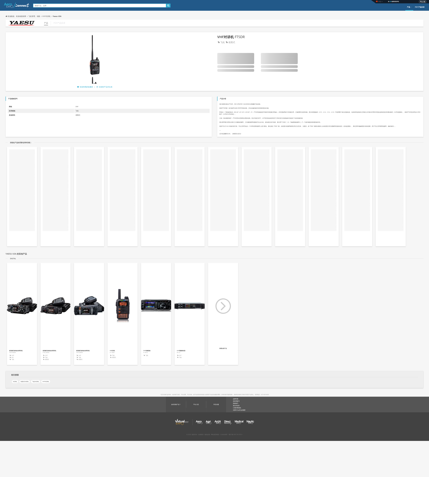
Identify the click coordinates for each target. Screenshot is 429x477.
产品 (408, 7)
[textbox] (99, 5)
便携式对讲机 (25, 381)
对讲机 (15, 381)
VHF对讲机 (45, 381)
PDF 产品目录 (420, 7)
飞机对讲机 (35, 381)
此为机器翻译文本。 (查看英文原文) (230, 134)
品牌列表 (235, 399)
